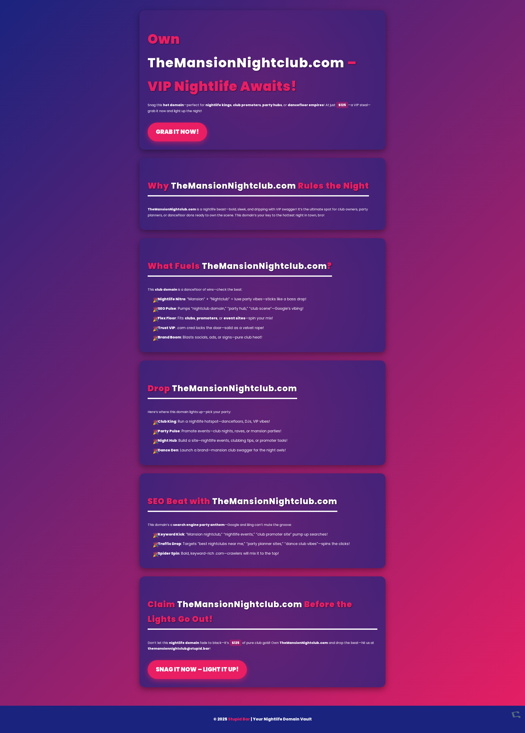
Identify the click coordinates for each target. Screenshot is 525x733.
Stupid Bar (239, 719)
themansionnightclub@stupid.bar (179, 648)
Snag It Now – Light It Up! (197, 669)
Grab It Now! (177, 132)
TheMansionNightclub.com (246, 63)
